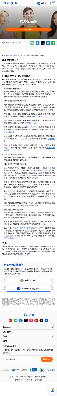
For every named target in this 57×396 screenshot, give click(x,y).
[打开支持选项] (52, 390)
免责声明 (38, 380)
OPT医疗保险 (31, 123)
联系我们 (18, 380)
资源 (5, 336)
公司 (5, 341)
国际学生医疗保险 (27, 228)
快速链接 (7, 327)
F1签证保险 (38, 171)
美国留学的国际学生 (15, 55)
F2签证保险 (10, 238)
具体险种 (7, 332)
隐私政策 (28, 380)
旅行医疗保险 (37, 116)
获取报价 (28, 29)
